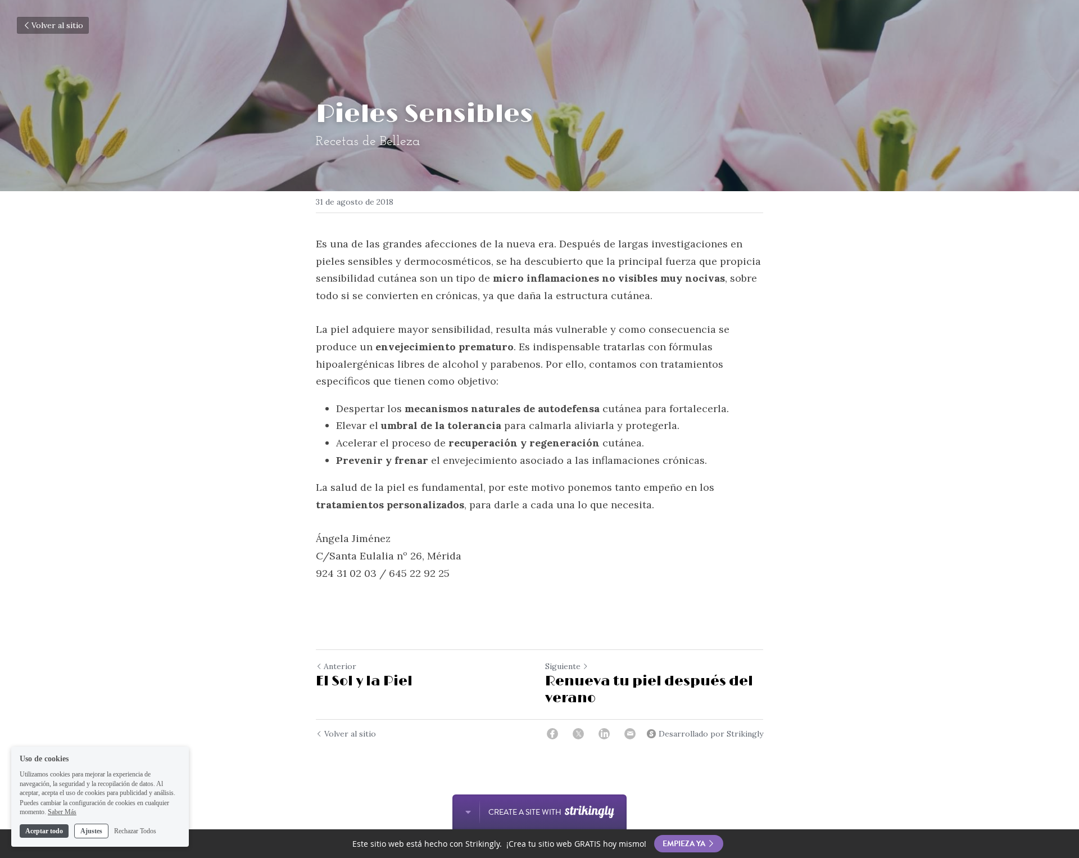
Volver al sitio (57, 25)
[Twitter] (578, 733)
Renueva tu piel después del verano (649, 689)
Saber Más (62, 812)
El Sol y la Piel (364, 681)
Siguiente (563, 666)
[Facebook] (552, 733)
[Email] (630, 733)
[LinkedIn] (604, 733)
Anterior (340, 666)
